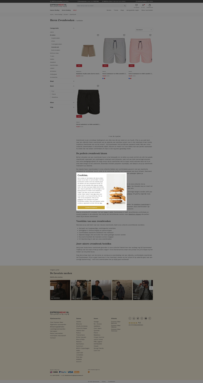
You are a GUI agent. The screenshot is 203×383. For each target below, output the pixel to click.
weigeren (80, 199)
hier (95, 194)
